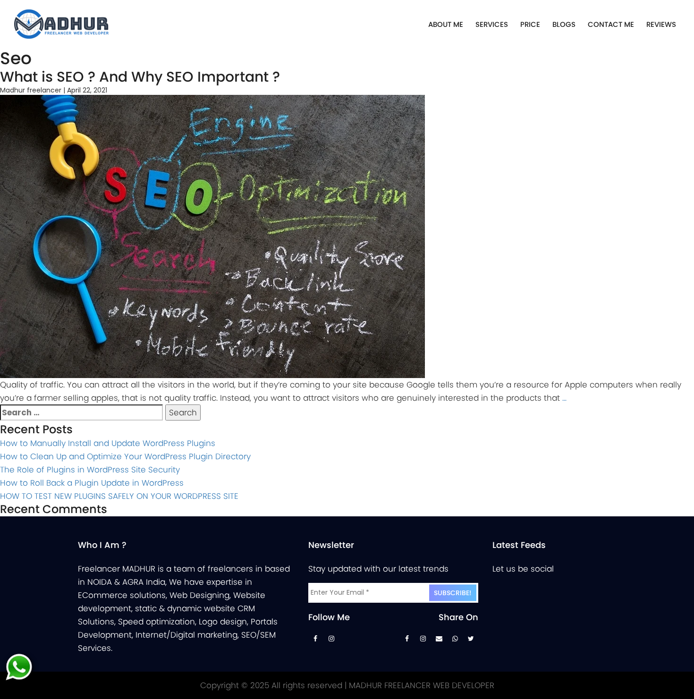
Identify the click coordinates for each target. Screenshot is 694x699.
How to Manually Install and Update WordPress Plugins (107, 443)
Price (530, 24)
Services (491, 24)
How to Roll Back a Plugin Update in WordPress (92, 482)
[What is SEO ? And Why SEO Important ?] (212, 236)
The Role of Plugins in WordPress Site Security (90, 469)
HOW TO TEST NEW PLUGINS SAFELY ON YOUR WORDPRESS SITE (119, 496)
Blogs (564, 24)
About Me (445, 24)
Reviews (661, 24)
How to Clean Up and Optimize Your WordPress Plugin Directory (125, 456)
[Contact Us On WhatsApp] (455, 641)
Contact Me (611, 24)
